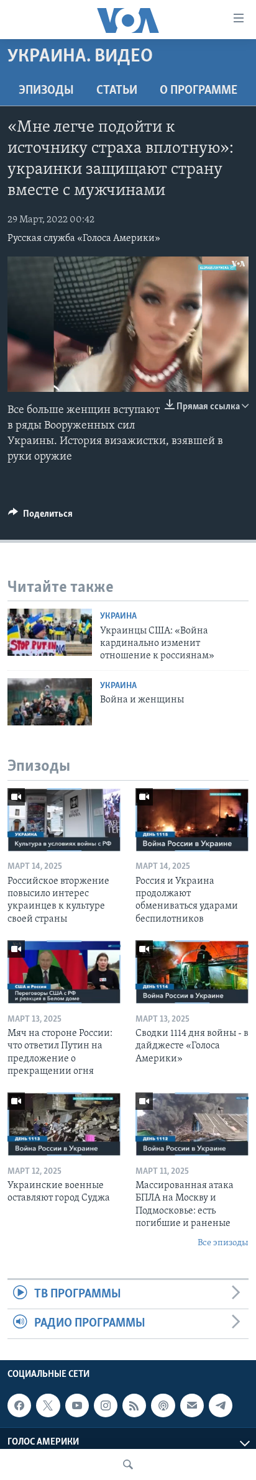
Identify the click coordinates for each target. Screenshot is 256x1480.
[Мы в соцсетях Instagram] (105, 1405)
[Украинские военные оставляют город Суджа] (64, 1124)
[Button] (40, 517)
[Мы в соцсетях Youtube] (77, 1405)
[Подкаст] (163, 1405)
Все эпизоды (223, 1243)
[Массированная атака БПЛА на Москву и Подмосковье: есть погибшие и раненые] (192, 1124)
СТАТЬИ (116, 90)
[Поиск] (128, 1464)
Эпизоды (46, 90)
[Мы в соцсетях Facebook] (19, 1405)
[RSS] (134, 1405)
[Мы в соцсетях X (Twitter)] (48, 1405)
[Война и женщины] (49, 701)
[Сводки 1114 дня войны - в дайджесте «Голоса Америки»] (192, 972)
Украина (118, 616)
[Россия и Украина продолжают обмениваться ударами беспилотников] (192, 819)
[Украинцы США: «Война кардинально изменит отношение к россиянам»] (49, 632)
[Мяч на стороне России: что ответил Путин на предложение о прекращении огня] (64, 972)
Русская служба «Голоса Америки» (83, 238)
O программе (198, 90)
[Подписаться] (192, 1405)
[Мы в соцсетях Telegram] (220, 1405)
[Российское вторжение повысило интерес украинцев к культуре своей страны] (64, 819)
